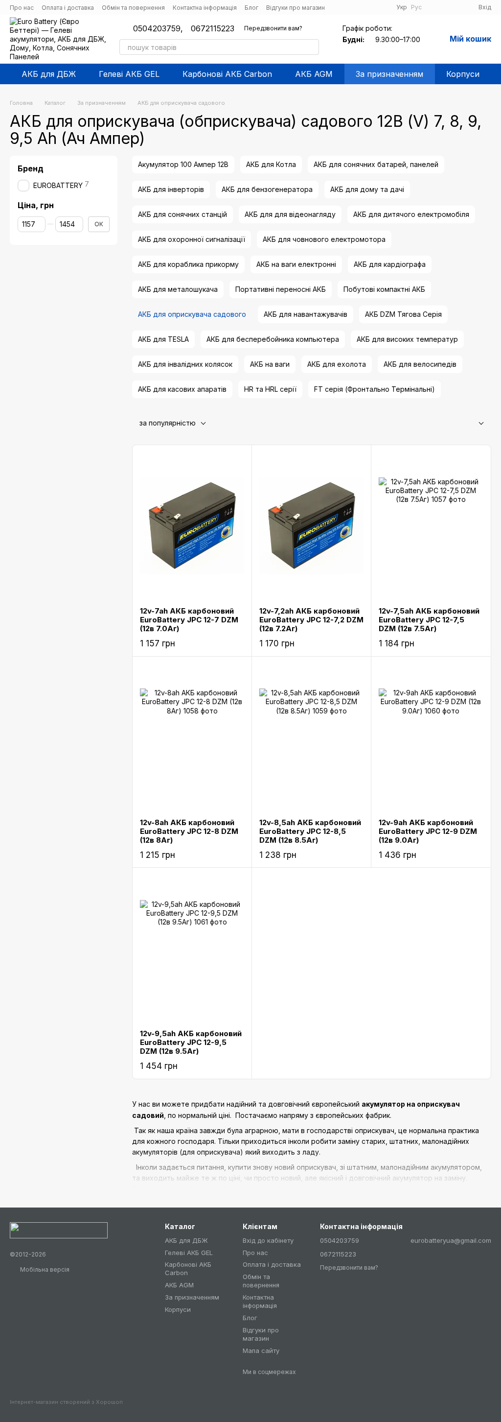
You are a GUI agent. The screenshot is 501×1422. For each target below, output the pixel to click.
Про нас (22, 7)
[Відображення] (473, 424)
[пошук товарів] (311, 47)
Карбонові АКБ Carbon (227, 74)
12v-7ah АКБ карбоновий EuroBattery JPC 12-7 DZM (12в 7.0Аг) (189, 619)
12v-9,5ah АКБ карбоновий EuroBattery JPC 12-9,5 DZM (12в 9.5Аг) (191, 1042)
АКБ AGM (314, 74)
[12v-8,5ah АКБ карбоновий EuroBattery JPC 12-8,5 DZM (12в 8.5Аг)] (311, 737)
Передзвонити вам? (273, 28)
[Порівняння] (435, 7)
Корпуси (462, 74)
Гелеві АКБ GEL (129, 74)
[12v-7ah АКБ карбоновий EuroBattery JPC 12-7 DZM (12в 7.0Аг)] (192, 525)
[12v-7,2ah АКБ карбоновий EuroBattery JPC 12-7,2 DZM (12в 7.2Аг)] (311, 525)
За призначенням (389, 74)
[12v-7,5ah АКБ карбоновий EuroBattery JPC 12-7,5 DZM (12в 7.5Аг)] (431, 525)
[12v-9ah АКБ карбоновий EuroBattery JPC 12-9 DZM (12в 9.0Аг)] (431, 737)
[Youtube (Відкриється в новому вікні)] (350, 7)
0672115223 (212, 28)
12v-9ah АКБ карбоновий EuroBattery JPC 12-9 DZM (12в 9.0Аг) (428, 831)
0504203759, (158, 28)
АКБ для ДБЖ (49, 74)
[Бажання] (453, 7)
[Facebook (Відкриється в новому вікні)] (338, 7)
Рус (416, 7)
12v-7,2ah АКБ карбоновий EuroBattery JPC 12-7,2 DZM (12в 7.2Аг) (311, 619)
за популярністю (167, 423)
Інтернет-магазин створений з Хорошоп (66, 1401)
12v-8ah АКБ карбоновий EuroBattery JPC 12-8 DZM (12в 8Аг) (189, 831)
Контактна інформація (205, 7)
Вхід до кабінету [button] (268, 1240)
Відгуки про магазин (295, 7)
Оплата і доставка (68, 7)
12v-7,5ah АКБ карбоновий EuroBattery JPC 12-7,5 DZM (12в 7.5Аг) (429, 619)
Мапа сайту (261, 1350)
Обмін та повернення (133, 7)
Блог (251, 7)
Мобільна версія (44, 1269)
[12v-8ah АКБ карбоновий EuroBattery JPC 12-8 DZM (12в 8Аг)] (192, 737)
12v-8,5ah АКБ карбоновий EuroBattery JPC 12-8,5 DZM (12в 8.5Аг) (310, 831)
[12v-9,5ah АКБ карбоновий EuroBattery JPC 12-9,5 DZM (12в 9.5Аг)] (192, 948)
